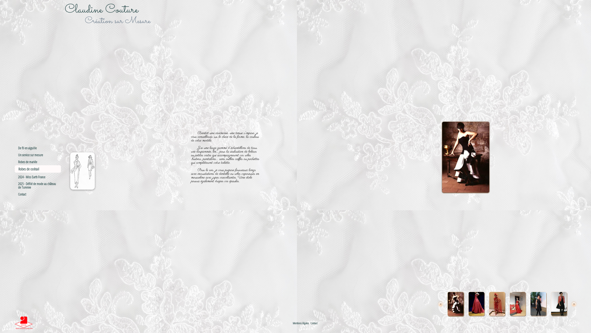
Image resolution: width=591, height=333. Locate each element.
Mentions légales (301, 323)
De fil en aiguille (27, 148)
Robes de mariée (27, 161)
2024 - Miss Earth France (31, 177)
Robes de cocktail (28, 168)
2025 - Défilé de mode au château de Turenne (37, 185)
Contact (22, 194)
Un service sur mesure (30, 154)
